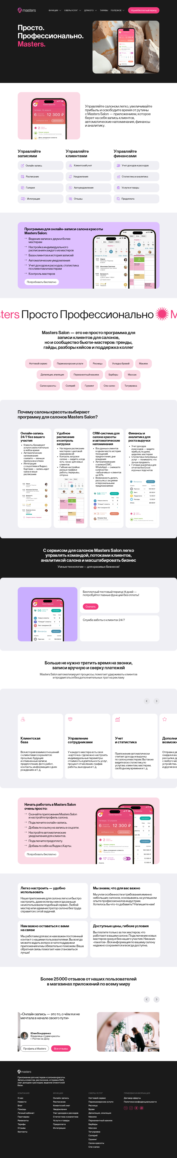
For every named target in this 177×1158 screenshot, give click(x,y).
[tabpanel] (41, 767)
